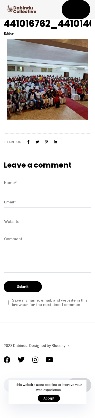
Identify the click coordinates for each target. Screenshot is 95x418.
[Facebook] (7, 359)
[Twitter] (21, 359)
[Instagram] (35, 359)
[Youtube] (49, 359)
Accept (48, 398)
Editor (9, 33)
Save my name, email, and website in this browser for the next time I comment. (50, 302)
